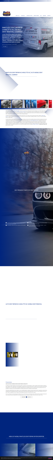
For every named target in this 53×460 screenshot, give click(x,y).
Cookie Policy (12, 458)
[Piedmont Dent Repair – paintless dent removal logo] (6, 11)
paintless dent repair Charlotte (21, 111)
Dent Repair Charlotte (35, 124)
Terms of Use (5, 458)
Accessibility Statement (18, 458)
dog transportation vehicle (34, 120)
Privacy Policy (9, 458)
